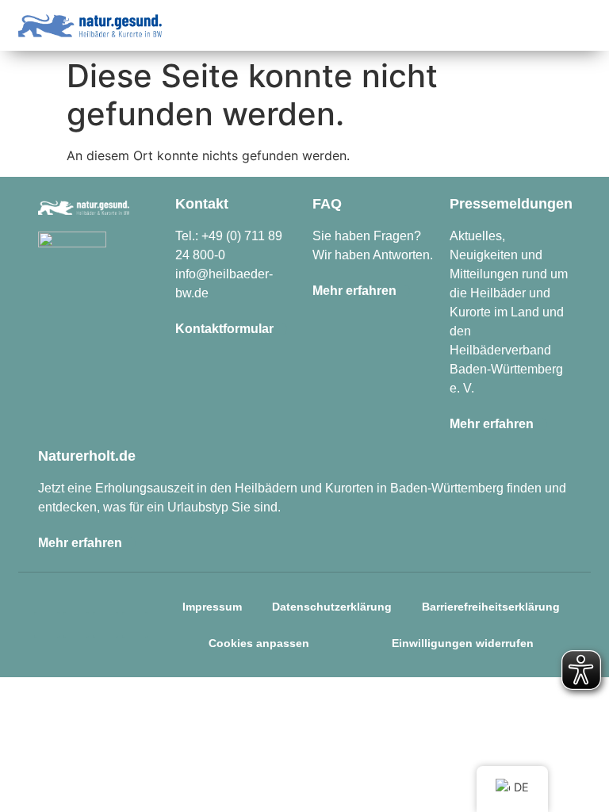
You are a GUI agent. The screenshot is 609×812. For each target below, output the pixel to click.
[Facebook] (76, 625)
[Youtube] (134, 625)
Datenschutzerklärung (332, 606)
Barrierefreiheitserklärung (491, 606)
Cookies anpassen (259, 643)
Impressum (212, 606)
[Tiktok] (105, 625)
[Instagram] (46, 625)
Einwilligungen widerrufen (463, 643)
